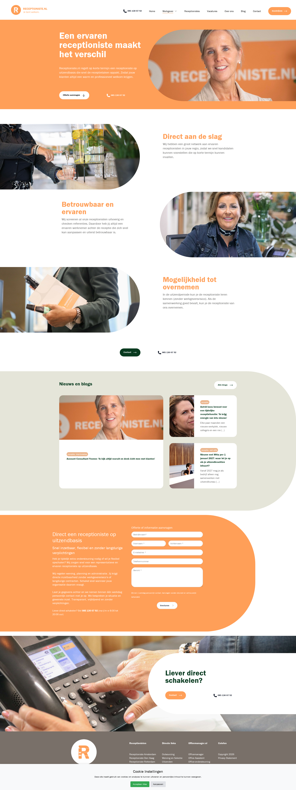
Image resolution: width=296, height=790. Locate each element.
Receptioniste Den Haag (141, 757)
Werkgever (167, 11)
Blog (243, 11)
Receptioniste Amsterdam (142, 754)
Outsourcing (168, 754)
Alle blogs (223, 384)
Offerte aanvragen (72, 95)
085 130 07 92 (134, 10)
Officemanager (196, 754)
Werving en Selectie (172, 757)
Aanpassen (158, 784)
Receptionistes (192, 11)
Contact (257, 11)
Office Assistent (196, 757)
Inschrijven (277, 10)
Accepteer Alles (140, 784)
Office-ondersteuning (199, 761)
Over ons (229, 11)
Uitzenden (167, 761)
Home (152, 11)
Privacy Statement (227, 757)
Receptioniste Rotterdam (142, 761)
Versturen (164, 605)
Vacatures (212, 11)
